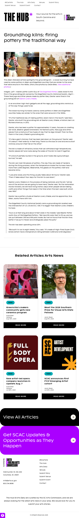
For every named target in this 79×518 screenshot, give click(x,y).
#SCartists (9, 2)
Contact (37, 5)
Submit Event (25, 5)
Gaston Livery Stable (28, 99)
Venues (42, 2)
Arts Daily (31, 2)
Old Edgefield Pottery (49, 92)
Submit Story (54, 2)
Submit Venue (10, 5)
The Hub (20, 2)
